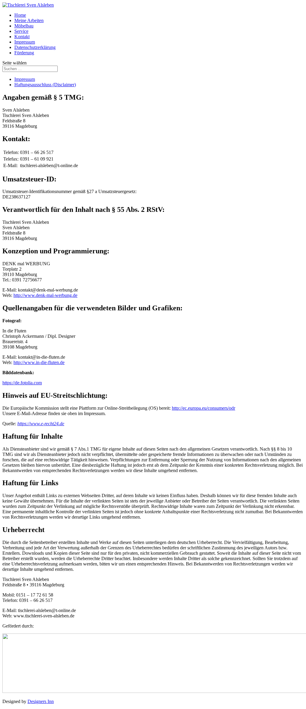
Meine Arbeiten (29, 20)
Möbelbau (23, 25)
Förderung (24, 52)
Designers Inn (40, 701)
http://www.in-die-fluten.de (39, 362)
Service (21, 31)
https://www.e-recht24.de (40, 423)
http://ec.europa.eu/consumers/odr (203, 408)
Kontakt (22, 36)
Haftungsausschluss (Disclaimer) (45, 84)
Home (20, 15)
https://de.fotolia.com (22, 382)
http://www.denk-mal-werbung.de (45, 295)
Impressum (24, 41)
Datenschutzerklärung (35, 47)
